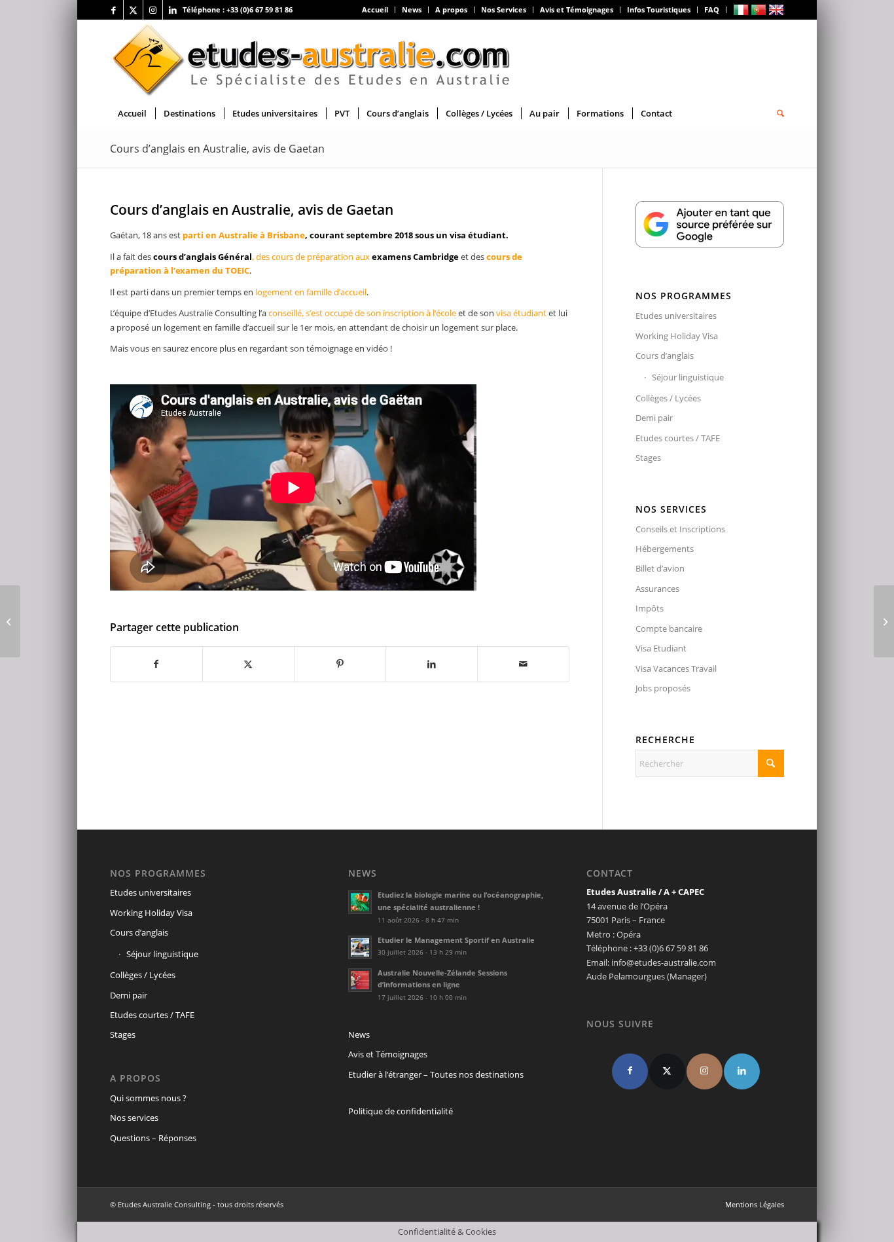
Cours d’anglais (664, 355)
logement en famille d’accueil (311, 292)
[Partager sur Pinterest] (340, 664)
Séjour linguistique (688, 377)
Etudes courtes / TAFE (677, 438)
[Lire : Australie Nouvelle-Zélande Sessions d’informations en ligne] (360, 980)
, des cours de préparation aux (306, 257)
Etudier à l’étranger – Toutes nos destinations (436, 1074)
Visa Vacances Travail (676, 668)
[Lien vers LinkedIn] (173, 10)
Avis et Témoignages (576, 9)
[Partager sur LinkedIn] (431, 664)
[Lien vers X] (133, 10)
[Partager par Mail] (523, 664)
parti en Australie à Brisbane (244, 235)
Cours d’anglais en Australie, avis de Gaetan (217, 148)
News (411, 9)
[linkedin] (742, 1071)
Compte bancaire (668, 628)
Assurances (657, 588)
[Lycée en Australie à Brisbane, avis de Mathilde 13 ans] (884, 621)
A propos (451, 9)
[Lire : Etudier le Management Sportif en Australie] (360, 947)
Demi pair (654, 418)
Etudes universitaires (676, 315)
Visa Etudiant (661, 648)
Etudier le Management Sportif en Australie (456, 940)
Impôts (649, 608)
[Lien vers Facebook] (113, 10)
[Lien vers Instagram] (152, 10)
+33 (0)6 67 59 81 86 (259, 9)
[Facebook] (630, 1071)
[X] (667, 1071)
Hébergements (664, 549)
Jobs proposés (662, 688)
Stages (648, 458)
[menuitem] (375, 10)
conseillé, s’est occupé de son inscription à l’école (361, 313)
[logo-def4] (312, 58)
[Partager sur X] (248, 664)
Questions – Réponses (153, 1138)
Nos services (134, 1117)
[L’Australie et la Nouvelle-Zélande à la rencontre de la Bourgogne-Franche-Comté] (10, 621)
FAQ (711, 9)
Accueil (375, 9)
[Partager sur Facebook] (156, 664)
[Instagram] (705, 1071)
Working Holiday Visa (676, 336)
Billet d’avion (660, 568)
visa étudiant (521, 313)
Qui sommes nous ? (148, 1098)
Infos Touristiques (658, 9)
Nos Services (503, 9)
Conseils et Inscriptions (680, 529)
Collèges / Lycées (668, 398)
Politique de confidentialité (400, 1111)
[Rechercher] (776, 113)
